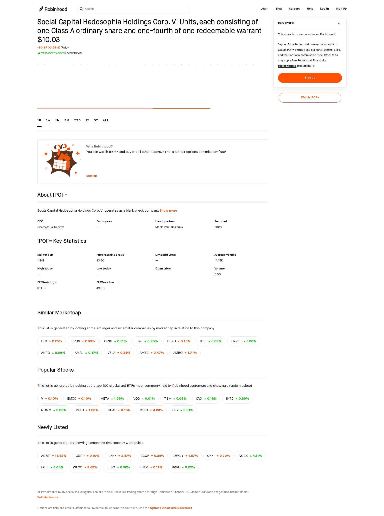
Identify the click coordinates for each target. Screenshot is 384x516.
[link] (264, 9)
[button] (39, 122)
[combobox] (135, 9)
